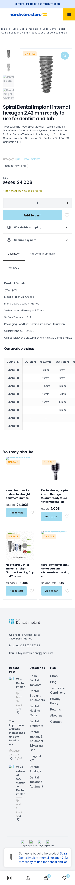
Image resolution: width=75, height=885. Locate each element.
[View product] (29, 467)
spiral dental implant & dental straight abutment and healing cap (55, 570)
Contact (56, 722)
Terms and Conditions (57, 690)
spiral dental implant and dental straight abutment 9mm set (18, 494)
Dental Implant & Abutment (36, 781)
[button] (65, 56)
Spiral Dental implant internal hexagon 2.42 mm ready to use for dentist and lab (43, 858)
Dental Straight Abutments (37, 695)
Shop (54, 676)
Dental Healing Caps (35, 710)
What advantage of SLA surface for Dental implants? (23, 780)
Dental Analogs (35, 769)
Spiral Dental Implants (25, 28)
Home (3, 28)
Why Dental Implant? (21, 683)
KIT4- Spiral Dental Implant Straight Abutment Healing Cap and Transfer (20, 570)
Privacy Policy (55, 701)
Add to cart (32, 215)
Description (14, 253)
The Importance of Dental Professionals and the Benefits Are (17, 733)
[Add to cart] (29, 461)
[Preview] (29, 478)
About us (56, 715)
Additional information (42, 253)
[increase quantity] (67, 203)
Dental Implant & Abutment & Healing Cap (36, 741)
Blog (53, 682)
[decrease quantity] (7, 203)
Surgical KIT (35, 758)
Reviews (13, 267)
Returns (55, 709)
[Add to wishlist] (29, 473)
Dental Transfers (36, 723)
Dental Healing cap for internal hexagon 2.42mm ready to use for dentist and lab (55, 496)
